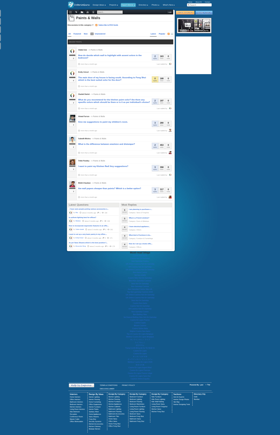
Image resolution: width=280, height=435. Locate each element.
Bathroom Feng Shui (137, 421)
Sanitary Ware (94, 412)
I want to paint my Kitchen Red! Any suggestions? (103, 166)
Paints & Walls (97, 50)
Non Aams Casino (140, 272)
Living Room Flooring (137, 411)
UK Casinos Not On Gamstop (140, 267)
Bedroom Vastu (135, 414)
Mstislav (78, 221)
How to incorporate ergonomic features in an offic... (89, 226)
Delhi (195, 397)
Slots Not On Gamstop (140, 284)
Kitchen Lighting (114, 397)
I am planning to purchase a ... (140, 209)
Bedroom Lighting (136, 399)
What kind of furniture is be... (140, 235)
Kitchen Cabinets (114, 406)
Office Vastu (112, 421)
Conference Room (76, 416)
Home (190, 2)
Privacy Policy (128, 385)
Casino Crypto (140, 323)
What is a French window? (139, 218)
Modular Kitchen (94, 429)
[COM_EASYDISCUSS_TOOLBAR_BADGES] (93, 12)
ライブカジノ (140, 342)
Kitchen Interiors (75, 407)
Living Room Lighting (137, 409)
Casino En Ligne (140, 351)
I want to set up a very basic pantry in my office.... (88, 234)
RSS (168, 34)
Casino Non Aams (140, 256)
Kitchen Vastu (156, 409)
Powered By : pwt (196, 385)
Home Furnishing (95, 402)
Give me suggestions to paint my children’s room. (103, 122)
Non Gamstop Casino (140, 261)
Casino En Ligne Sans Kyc (140, 376)
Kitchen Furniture (114, 401)
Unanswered (98, 34)
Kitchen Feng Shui (158, 411)
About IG (199, 2)
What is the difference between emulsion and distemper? (106, 144)
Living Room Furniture (137, 406)
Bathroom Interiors (76, 402)
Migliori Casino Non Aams (140, 331)
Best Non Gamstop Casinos (140, 281)
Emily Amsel (83, 72)
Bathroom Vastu (135, 419)
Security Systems (95, 421)
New (86, 34)
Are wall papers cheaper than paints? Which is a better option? (109, 188)
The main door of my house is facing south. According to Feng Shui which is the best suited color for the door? (112, 78)
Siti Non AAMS (140, 275)
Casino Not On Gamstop (140, 258)
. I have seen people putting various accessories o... (88, 209)
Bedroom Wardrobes (137, 404)
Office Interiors (75, 399)
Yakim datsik (80, 229)
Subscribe (172, 34)
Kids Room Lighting (158, 399)
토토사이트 (140, 365)
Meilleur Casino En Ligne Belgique (140, 337)
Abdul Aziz (82, 50)
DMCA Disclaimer (107, 389)
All (69, 34)
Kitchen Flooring (114, 399)
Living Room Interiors (77, 409)
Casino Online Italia (140, 328)
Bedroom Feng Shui (137, 416)
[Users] (87, 12)
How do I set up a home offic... (140, 244)
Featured (77, 34)
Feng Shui (92, 419)
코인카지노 (140, 345)
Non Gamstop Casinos (140, 286)
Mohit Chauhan (84, 183)
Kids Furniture (156, 397)
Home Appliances (95, 414)
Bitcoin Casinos (140, 326)
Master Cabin (74, 419)
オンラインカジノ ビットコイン (140, 359)
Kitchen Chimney (95, 426)
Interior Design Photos (181, 399)
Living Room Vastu (158, 404)
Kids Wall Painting (158, 401)
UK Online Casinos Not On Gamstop (140, 264)
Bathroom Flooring (114, 411)
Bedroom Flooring (136, 401)
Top (208, 385)
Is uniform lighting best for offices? (82, 217)
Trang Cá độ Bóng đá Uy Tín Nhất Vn (140, 348)
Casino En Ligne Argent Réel (140, 368)
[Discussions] (70, 12)
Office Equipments (95, 404)
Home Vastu (112, 419)
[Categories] (82, 12)
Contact (207, 2)
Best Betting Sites (140, 314)
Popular (162, 34)
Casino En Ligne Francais (140, 370)
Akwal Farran (83, 116)
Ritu (77, 212)
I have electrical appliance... (139, 226)
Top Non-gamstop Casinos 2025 (140, 292)
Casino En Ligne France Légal (140, 373)
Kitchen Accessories (96, 424)
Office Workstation (76, 421)
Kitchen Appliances (115, 404)
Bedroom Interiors (76, 404)
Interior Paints (94, 409)
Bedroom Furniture (136, 397)
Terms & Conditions (108, 385)
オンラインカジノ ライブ (140, 340)
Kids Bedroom (75, 412)
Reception (73, 414)
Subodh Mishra (84, 139)
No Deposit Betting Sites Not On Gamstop (140, 317)
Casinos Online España (140, 379)
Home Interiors (75, 397)
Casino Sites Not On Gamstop (140, 278)
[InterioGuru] (79, 4)
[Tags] (76, 12)
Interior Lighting (94, 397)
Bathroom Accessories (116, 414)
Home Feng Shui (114, 424)
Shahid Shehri (84, 94)
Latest (153, 34)
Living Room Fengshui (159, 406)
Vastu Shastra (94, 416)
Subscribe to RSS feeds (108, 25)
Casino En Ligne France (140, 320)
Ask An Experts (178, 397)
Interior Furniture (95, 407)
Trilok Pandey (83, 161)
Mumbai (196, 399)
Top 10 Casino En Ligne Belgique (140, 334)
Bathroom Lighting (114, 409)
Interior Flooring (94, 399)
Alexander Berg (80, 246)
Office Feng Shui (114, 426)
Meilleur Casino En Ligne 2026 (140, 362)
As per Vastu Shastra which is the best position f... (88, 243)
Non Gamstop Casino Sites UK (140, 289)
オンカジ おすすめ (140, 356)
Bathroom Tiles (113, 416)
